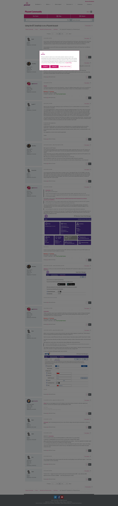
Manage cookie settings (65, 66)
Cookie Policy (68, 62)
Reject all (54, 66)
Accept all (45, 66)
